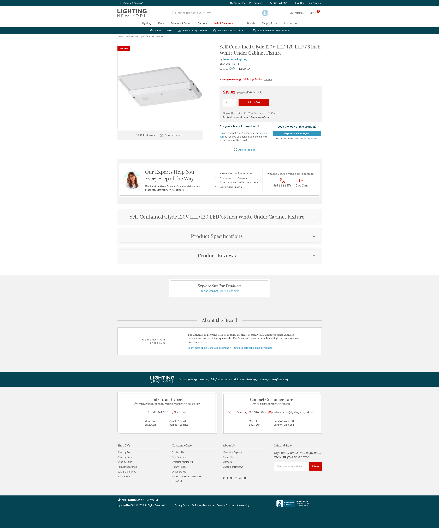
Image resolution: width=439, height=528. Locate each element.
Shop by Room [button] (269, 23)
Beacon (314, 139)
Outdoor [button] (202, 23)
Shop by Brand (125, 457)
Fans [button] (161, 23)
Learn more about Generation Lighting (209, 348)
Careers (227, 462)
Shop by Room (125, 452)
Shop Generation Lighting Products (253, 348)
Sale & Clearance (126, 472)
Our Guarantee (180, 457)
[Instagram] (236, 478)
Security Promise (225, 505)
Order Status (179, 472)
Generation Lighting (235, 59)
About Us (228, 457)
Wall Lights (140, 36)
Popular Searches (127, 467)
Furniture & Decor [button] (181, 23)
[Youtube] (240, 478)
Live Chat (300, 3)
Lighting (129, 36)
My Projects (296, 13)
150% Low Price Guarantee (186, 476)
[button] (315, 3)
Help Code (177, 481)
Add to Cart (254, 102)
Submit (315, 466)
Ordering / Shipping (182, 462)
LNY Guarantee (237, 3)
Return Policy (179, 467)
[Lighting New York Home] (132, 13)
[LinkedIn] (245, 478)
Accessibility (243, 505)
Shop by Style (124, 462)
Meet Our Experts (232, 452)
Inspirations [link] (290, 23)
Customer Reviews (233, 467)
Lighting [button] (146, 23)
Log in (223, 133)
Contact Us (178, 452)
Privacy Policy (182, 505)
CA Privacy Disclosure (203, 505)
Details (268, 79)
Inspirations (123, 476)
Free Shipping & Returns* (130, 3)
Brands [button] (251, 23)
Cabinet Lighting (155, 36)
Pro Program (256, 3)
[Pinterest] (224, 478)
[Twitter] (231, 478)
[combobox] (219, 13)
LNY (121, 36)
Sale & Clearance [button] (223, 23)
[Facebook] (227, 478)
